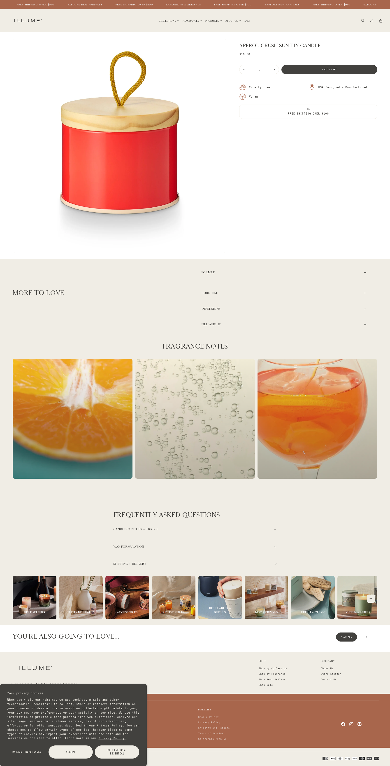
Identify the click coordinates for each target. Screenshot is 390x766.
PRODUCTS (212, 20)
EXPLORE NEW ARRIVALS (78, 4)
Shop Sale (266, 684)
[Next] (371, 599)
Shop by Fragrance (272, 673)
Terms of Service (210, 733)
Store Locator (331, 673)
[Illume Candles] (35, 667)
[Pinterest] (359, 724)
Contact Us (329, 679)
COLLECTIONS (167, 20)
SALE (247, 20)
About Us (327, 668)
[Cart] (381, 21)
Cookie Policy (208, 717)
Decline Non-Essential (117, 751)
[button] (363, 21)
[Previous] (366, 637)
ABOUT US (231, 20)
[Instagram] (351, 724)
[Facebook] (343, 724)
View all (346, 637)
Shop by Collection (273, 668)
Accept (71, 752)
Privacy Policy (209, 722)
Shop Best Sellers (272, 679)
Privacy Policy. (112, 738)
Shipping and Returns (214, 727)
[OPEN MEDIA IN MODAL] (220, 246)
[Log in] (372, 21)
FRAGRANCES (191, 20)
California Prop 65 (212, 738)
